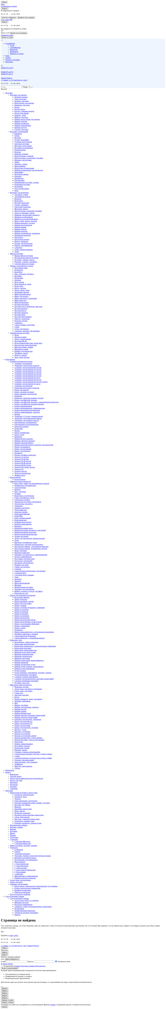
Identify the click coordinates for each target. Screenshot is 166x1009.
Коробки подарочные (22, 890)
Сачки (16, 327)
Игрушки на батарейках (23, 148)
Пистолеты (18, 237)
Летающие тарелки (21, 292)
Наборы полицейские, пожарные (27, 233)
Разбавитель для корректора (25, 485)
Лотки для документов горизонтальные (29, 538)
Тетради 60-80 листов (22, 465)
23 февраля (18, 850)
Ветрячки (18, 276)
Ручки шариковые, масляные (25, 675)
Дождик (17, 799)
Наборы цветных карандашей (25, 717)
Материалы (9, 770)
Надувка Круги (20, 311)
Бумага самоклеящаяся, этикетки (27, 412)
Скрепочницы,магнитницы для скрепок (29, 571)
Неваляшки (18, 172)
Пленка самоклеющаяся (23, 744)
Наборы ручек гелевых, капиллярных (28, 667)
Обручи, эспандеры (22, 319)
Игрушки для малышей (19, 132)
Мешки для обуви (21, 705)
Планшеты (18, 630)
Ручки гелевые (20, 671)
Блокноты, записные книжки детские (28, 398)
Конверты (18, 437)
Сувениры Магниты (22, 841)
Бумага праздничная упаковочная (27, 888)
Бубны (17, 136)
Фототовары (19, 909)
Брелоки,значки (20, 337)
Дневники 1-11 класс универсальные (28, 416)
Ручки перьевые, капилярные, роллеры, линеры (32, 673)
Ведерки (17, 138)
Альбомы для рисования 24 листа (27, 378)
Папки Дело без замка (22, 603)
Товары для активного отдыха (21, 266)
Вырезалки (14, 774)
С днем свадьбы (20, 868)
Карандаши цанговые (22, 648)
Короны (13, 829)
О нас (12, 45)
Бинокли (17, 199)
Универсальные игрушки (19, 333)
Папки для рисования (22, 449)
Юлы (16, 191)
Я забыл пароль (7, 964)
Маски (12, 833)
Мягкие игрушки (16, 254)
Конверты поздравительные (25, 858)
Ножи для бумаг (20, 551)
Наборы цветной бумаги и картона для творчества (33, 445)
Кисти (16, 697)
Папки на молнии (21, 614)
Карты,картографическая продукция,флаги (26, 778)
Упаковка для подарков (19, 884)
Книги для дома (16, 780)
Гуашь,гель (18, 693)
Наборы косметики (21, 123)
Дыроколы (18, 506)
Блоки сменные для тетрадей (25, 394)
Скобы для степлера (22, 567)
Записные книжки (21, 426)
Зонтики (17, 280)
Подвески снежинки (22, 813)
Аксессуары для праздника (20, 880)
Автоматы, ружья (21, 195)
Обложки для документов (24, 589)
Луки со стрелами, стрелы (24, 213)
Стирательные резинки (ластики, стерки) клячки (33, 754)
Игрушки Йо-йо (20, 341)
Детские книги (15, 776)
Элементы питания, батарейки (26, 913)
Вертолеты (18, 201)
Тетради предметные (22, 473)
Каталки (17, 152)
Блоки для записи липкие (24, 392)
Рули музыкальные (21, 189)
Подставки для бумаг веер (24, 559)
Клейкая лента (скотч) (22, 522)
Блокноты (18, 396)
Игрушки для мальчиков (19, 193)
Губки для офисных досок (24, 498)
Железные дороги (21, 209)
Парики (13, 835)
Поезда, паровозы (21, 241)
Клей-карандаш (20, 520)
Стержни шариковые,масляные (26, 681)
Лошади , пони (20, 115)
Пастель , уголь (20, 730)
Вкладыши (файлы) (21, 597)
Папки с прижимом (22, 626)
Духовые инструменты (23, 142)
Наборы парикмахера (22, 125)
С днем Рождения (21, 866)
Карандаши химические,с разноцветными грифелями (35, 646)
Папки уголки (19, 628)
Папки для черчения (22, 451)
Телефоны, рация (21, 353)
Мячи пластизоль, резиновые (25, 298)
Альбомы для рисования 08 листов (27, 368)
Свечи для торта (16, 882)
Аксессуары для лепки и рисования (28, 689)
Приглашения (19, 862)
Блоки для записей (21, 390)
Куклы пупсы (19, 109)
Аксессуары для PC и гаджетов (26, 900)
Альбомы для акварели (23, 363)
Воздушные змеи (21, 268)
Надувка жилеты (20, 309)
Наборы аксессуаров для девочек (27, 119)
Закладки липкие (21, 512)
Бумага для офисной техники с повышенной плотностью (36, 402)
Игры (16, 335)
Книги (8, 772)
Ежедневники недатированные (26, 424)
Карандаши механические (24, 644)
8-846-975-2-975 (7, 68)
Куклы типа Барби (21, 113)
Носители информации (23, 904)
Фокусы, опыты (20, 355)
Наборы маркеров (21, 662)
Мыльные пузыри (21, 349)
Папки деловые (20, 605)
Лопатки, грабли (20, 164)
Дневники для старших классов (26, 420)
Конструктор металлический (25, 345)
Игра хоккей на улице (22, 284)
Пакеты (17, 915)
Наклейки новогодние (23, 809)
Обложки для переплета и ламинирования (30, 555)
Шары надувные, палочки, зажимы (23, 846)
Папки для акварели (22, 447)
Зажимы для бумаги (22, 508)
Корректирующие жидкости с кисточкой (30, 530)
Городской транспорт (22, 207)
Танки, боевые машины (23, 250)
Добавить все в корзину (26, 17)
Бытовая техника (21, 97)
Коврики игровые (21, 154)
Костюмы (13, 831)
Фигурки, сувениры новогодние (27, 819)
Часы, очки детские (21, 357)
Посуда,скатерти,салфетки (20, 894)
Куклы (17, 107)
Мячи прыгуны (20, 300)
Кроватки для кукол (22, 105)
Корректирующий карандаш (25, 532)
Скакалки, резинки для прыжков (27, 331)
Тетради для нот (20, 471)
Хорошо (4, 1007)
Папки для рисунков (22, 725)
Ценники (18, 579)
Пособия (13, 787)
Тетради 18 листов (21, 459)
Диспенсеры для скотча (23, 504)
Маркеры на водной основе (25, 652)
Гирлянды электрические (24, 795)
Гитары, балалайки (21, 140)
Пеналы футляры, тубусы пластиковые (29, 740)
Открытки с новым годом (24, 821)
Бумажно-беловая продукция (21, 361)
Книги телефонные (21, 433)
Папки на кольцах (21, 612)
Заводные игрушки (21, 144)
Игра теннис (19, 282)
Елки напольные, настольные (25, 801)
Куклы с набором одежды (24, 111)
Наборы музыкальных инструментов (28, 170)
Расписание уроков (21, 748)
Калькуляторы (15, 477)
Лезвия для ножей (21, 536)
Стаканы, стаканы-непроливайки (27, 752)
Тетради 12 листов (21, 457)
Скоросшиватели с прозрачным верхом (29, 638)
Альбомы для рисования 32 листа (27, 384)
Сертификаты (15, 47)
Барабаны (18, 134)
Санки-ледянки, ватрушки (24, 325)
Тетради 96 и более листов (24, 467)
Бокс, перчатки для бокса (24, 274)
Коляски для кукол (21, 101)
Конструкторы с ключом (23, 156)
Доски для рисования (22, 339)
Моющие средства (21, 902)
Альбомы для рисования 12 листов (27, 372)
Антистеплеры (20, 488)
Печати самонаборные (23, 557)
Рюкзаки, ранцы (20, 750)
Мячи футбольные (21, 302)
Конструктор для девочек (24, 103)
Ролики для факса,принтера (25, 455)
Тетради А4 (18, 469)
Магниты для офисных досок (25, 542)
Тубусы (17, 768)
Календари (18, 429)
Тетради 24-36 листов (22, 461)
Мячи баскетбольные (22, 294)
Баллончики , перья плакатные (26, 642)
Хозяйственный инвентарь (24, 911)
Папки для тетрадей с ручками (26, 728)
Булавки (17, 494)
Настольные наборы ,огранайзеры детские (30, 549)
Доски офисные (20, 510)
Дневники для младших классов (26, 365)
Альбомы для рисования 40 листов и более (31, 382)
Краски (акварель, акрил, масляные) (28, 699)
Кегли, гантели (20, 288)
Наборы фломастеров (22, 713)
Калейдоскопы (20, 150)
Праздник (9, 791)
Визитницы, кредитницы (24, 496)
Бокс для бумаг (20, 492)
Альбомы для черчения (23, 386)
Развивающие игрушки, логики (26, 182)
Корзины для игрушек (23, 160)
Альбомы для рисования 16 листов (27, 374)
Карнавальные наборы (18, 825)
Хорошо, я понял (7, 1000)
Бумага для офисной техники (25, 400)
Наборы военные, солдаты (24, 223)
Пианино (18, 176)
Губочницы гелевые (22, 500)
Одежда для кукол (21, 130)
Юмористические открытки (25, 878)
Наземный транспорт (22, 235)
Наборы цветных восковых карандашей (29, 715)
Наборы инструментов (23, 225)
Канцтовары (10, 359)
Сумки (17, 756)
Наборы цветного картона (24, 441)
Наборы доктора (20, 121)
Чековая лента (19, 475)
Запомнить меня (64, 961)
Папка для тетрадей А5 (23, 723)
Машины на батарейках (23, 217)
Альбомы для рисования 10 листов (27, 370)
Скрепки (17, 569)
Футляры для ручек (21, 683)
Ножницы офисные (22, 553)
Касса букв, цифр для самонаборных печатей (31, 483)
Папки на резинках (21, 616)
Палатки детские (20, 321)
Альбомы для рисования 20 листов (27, 376)
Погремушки (19, 180)
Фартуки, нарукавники (23, 766)
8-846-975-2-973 (7, 72)
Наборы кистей (20, 709)
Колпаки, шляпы (16, 827)
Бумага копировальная (23, 406)
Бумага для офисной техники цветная (29, 404)
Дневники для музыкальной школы (28, 418)
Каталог (4, 89)
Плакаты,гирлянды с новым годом (27, 823)
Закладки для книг (21, 695)
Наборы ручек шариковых (24, 669)
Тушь (16, 577)
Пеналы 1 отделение (22, 732)
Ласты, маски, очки (21, 290)
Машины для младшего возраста (27, 215)
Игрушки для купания (23, 146)
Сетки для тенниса (21, 329)
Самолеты (18, 247)
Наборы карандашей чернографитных (29, 660)
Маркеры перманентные (23, 654)
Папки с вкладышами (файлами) (27, 624)
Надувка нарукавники (23, 317)
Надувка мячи (19, 315)
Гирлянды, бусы (20, 797)
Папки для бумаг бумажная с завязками (29, 608)
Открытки (14, 848)
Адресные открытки (22, 854)
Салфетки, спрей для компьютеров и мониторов (33, 907)
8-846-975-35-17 (7, 74)
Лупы (16, 540)
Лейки (16, 162)
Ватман (17, 414)
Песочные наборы (21, 174)
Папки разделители (21, 618)
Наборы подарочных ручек (24, 664)
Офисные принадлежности (20, 481)
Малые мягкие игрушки (23, 256)
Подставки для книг (22, 746)
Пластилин (18, 742)
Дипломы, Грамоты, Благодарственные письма (32, 856)
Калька (17, 431)
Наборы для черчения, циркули (26, 707)
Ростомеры (18, 186)
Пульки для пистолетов (23, 243)
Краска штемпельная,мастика (25, 534)
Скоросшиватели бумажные (25, 636)
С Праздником (20, 872)
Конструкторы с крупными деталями (28, 158)
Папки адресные (20, 599)
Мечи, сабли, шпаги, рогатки (25, 221)
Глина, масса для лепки (23, 691)
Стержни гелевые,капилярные (26, 677)
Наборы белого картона (23, 439)
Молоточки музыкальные (24, 168)
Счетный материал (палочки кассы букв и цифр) (33, 758)
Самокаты (18, 323)
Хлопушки (14, 837)
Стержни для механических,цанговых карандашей (34, 679)
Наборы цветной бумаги (23, 443)
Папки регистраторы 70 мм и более (28, 622)
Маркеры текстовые (22, 658)
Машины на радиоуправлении (26, 219)
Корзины (17, 526)
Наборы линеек (20, 711)
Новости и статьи (16, 54)
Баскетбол (18, 272)
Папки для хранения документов (22, 595)
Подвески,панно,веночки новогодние (29, 815)
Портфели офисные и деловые (26, 634)
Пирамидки (18, 178)
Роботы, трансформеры (23, 245)
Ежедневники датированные (25, 422)
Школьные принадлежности (21, 685)
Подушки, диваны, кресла (24, 260)
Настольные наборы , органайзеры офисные (31, 546)
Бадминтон (18, 270)
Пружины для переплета (23, 563)
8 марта (17, 852)
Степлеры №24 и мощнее (24, 575)
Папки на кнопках (21, 610)
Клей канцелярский (22, 514)
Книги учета (19, 435)
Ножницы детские (21, 687)
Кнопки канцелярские (23, 524)
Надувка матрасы (21, 313)
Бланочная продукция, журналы (26, 388)
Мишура (17, 807)
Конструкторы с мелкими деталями (28, 211)
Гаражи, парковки (21, 205)
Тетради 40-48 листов (22, 463)
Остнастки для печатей (23, 561)
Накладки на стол (21, 593)
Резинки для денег (21, 565)
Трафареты (18, 764)
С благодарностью (21, 864)
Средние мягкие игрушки (24, 264)
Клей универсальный (22, 518)
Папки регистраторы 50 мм (25, 620)
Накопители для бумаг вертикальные (28, 544)
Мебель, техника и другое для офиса (28, 591)
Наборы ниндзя (20, 229)
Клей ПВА (18, 516)
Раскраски (14, 784)
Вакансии (14, 50)
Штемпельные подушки (23, 587)
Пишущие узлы (16, 640)
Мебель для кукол (21, 117)
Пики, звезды (19, 811)
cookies (52, 1005)
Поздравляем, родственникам (25, 860)
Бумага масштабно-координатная (27, 410)
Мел (16, 703)
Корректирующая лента (23, 528)
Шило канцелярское (22, 583)
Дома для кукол (20, 99)
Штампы (17, 585)
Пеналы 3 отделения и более (25, 736)
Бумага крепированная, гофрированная (29, 408)
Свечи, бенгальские (22, 817)
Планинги (18, 453)
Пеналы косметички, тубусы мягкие (28, 738)
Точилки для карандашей (24, 760)
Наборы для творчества (23, 351)
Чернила (17, 581)
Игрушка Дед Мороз (22, 805)
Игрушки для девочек (18, 95)
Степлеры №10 (20, 573)
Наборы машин (20, 227)
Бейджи (17, 490)
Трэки (16, 252)
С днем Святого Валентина (25, 870)
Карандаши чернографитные (25, 650)
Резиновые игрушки (22, 184)
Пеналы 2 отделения (22, 734)
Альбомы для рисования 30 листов (27, 380)
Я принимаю (24, 966)
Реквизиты (14, 52)
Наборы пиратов (20, 231)
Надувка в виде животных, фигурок (28, 306)
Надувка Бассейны (21, 304)
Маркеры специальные (23, 656)
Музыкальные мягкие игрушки (26, 258)
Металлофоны (19, 166)
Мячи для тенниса (21, 296)
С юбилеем (18, 874)
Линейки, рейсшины (22, 701)
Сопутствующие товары (14, 896)
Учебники (14, 789)
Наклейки (14, 782)
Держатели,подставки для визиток (27, 502)
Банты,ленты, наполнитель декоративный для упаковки (36, 886)
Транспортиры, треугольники (25, 762)
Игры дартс (18, 286)
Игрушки (9, 93)
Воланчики (18, 278)
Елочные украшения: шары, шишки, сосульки (32, 803)
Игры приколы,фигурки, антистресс (28, 343)
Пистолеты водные (21, 239)
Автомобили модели (22, 197)
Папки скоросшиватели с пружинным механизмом (34, 632)
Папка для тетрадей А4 (23, 721)
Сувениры (14, 839)
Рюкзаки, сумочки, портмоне (25, 262)
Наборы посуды (20, 127)
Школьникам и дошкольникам (26, 876)
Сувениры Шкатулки (22, 843)
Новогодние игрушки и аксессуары (23, 793)
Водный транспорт (21, 203)
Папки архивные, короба (24, 601)
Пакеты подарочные (22, 892)
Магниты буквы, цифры (23, 347)
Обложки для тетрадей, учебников (27, 719)
